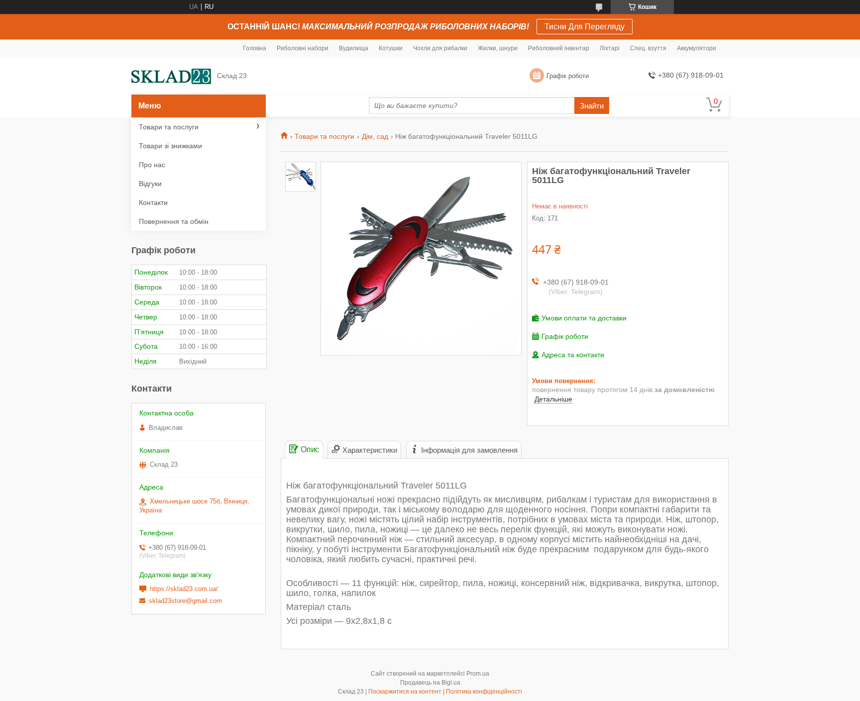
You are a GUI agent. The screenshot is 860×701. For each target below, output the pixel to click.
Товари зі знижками (170, 146)
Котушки (391, 48)
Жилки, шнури (498, 48)
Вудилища (353, 48)
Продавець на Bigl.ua (430, 682)
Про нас (152, 165)
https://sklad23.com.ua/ (184, 589)
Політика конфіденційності (484, 691)
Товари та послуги (324, 136)
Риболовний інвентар (558, 48)
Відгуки (150, 184)
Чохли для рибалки (440, 48)
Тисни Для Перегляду (584, 26)
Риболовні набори (302, 48)
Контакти (153, 202)
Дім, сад (375, 136)
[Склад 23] (171, 76)
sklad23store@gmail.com (185, 600)
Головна (254, 48)
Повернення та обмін (174, 221)
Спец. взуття (648, 48)
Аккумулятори (696, 48)
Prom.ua (477, 673)
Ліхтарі (610, 48)
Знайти (592, 105)
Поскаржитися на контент (404, 691)
